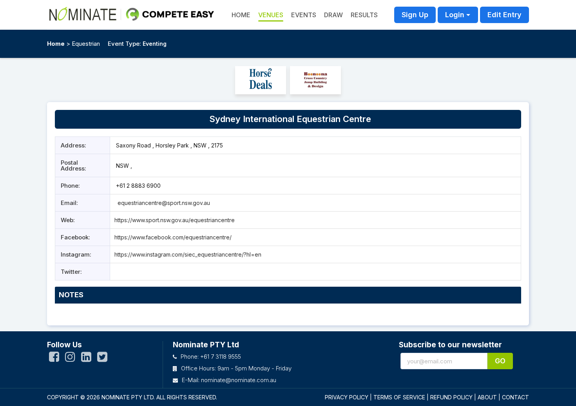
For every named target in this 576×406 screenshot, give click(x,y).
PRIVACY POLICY (346, 397)
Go (500, 361)
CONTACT (515, 397)
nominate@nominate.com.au (238, 380)
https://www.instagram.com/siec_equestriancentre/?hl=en (187, 254)
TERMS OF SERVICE (399, 397)
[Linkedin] (86, 359)
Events (303, 15)
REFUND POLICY (451, 397)
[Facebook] (54, 359)
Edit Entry (504, 15)
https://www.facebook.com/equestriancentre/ (173, 237)
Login (454, 15)
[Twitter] (102, 359)
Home (56, 43)
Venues (270, 15)
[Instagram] (70, 359)
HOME (241, 15)
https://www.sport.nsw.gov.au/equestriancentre (174, 220)
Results (364, 15)
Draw (333, 15)
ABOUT (487, 397)
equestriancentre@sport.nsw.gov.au (164, 202)
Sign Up (415, 15)
